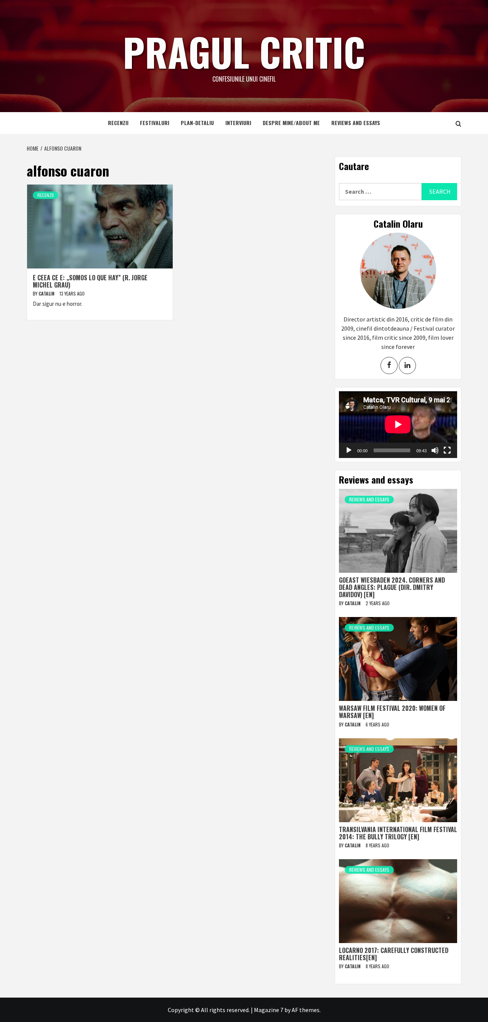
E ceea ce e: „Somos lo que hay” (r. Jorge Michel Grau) (90, 281)
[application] (398, 424)
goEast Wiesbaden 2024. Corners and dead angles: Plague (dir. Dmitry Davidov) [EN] (392, 587)
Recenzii (118, 123)
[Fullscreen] (447, 450)
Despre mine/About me (291, 123)
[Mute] (435, 450)
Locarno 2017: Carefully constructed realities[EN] (393, 954)
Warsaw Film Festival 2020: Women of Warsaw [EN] (392, 712)
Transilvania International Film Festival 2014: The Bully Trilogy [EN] (398, 833)
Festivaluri (154, 123)
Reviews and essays (355, 123)
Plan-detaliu (197, 123)
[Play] (349, 450)
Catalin (47, 293)
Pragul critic (244, 51)
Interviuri (238, 123)
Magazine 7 (268, 1010)
